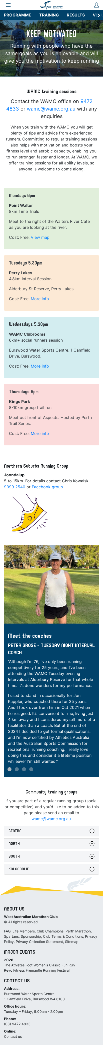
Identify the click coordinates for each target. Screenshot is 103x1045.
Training (49, 14)
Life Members (23, 931)
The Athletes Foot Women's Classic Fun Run (39, 965)
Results (76, 14)
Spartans (11, 936)
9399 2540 (14, 486)
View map (40, 237)
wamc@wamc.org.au (51, 109)
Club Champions (50, 931)
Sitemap (71, 941)
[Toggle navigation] (8, 5)
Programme (17, 14)
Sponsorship (31, 936)
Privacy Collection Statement (39, 941)
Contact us (13, 1036)
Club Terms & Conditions (63, 936)
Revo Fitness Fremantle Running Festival (37, 970)
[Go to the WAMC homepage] (51, 5)
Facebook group (47, 486)
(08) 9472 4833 (17, 1024)
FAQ (7, 931)
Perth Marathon (78, 931)
